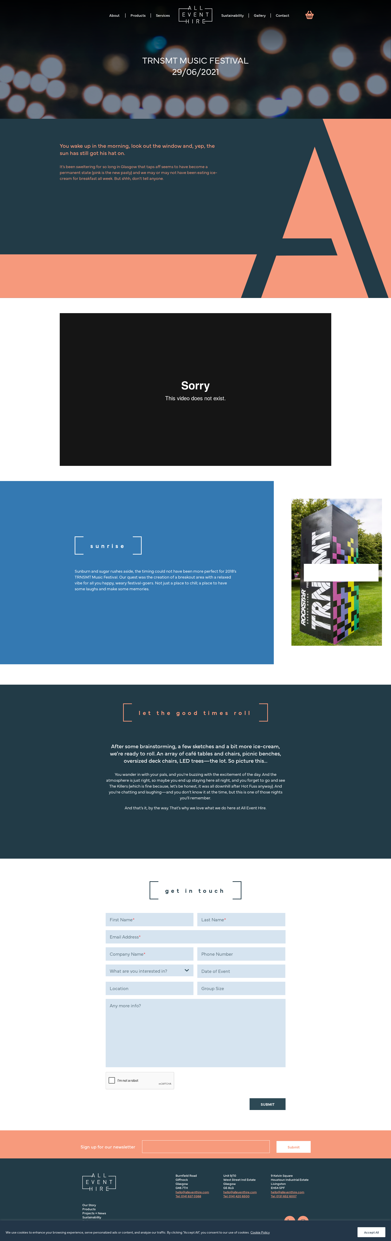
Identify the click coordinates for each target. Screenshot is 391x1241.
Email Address (125, 936)
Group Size (212, 988)
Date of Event (215, 971)
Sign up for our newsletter (108, 1146)
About (114, 15)
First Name (122, 919)
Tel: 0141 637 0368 (188, 1196)
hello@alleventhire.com (192, 1192)
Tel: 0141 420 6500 (236, 1196)
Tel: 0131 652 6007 (284, 1196)
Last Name (213, 919)
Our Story (89, 1205)
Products (138, 15)
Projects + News (94, 1213)
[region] (195, 1230)
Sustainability (232, 15)
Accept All (371, 1232)
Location (119, 988)
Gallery (260, 15)
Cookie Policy (260, 1232)
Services (163, 15)
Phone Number (217, 954)
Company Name (127, 954)
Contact (282, 15)
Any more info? (125, 1005)
